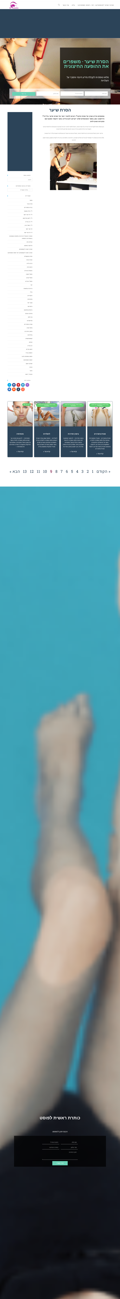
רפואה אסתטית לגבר (27, 356)
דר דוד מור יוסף (28, 232)
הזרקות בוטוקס (28, 245)
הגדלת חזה (29, 242)
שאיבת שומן (29, 363)
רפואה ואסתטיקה (27, 360)
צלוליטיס (30, 335)
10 (45, 471)
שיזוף (30, 367)
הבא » (15, 471)
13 (25, 471)
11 (38, 471)
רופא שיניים (29, 349)
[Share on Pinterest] (18, 385)
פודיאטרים (29, 320)
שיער (31, 371)
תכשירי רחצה (28, 374)
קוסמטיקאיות (29, 338)
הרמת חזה (29, 267)
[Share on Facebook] (14, 385)
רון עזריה (29, 346)
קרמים (30, 342)
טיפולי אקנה (29, 274)
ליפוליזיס (30, 295)
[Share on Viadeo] (23, 389)
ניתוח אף (30, 306)
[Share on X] (9, 385)
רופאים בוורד (29, 353)
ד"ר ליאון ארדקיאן (27, 218)
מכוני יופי (29, 303)
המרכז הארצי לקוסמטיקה (25, 249)
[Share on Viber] (27, 385)
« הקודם (103, 471)
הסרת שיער (29, 260)
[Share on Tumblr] (18, 389)
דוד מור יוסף (29, 229)
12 (32, 471)
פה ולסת (30, 317)
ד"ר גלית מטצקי (28, 211)
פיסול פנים (29, 328)
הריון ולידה (29, 263)
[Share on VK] (9, 389)
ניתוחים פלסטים (28, 310)
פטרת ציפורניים (28, 324)
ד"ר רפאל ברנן (28, 225)
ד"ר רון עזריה (28, 222)
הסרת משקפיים (28, 256)
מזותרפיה (29, 299)
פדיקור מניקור (28, 313)
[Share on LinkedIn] (23, 385)
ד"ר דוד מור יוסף (28, 215)
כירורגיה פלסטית (28, 288)
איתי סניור (29, 204)
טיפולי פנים (29, 278)
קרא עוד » (99, 454)
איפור (31, 200)
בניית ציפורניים (28, 207)
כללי (31, 292)
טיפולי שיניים (28, 281)
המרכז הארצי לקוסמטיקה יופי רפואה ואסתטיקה (20, 253)
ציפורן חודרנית (28, 331)
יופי (31, 285)
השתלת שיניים (28, 271)
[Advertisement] (60, 23)
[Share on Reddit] (14, 389)
